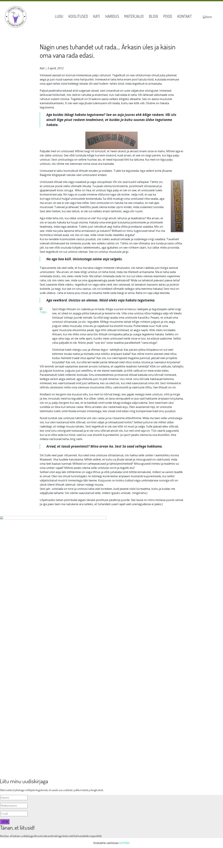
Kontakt (184, 16)
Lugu (59, 16)
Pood (167, 16)
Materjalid (134, 16)
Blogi (153, 16)
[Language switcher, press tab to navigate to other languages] (207, 17)
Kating (124, 843)
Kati (96, 16)
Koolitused (78, 16)
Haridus (112, 16)
